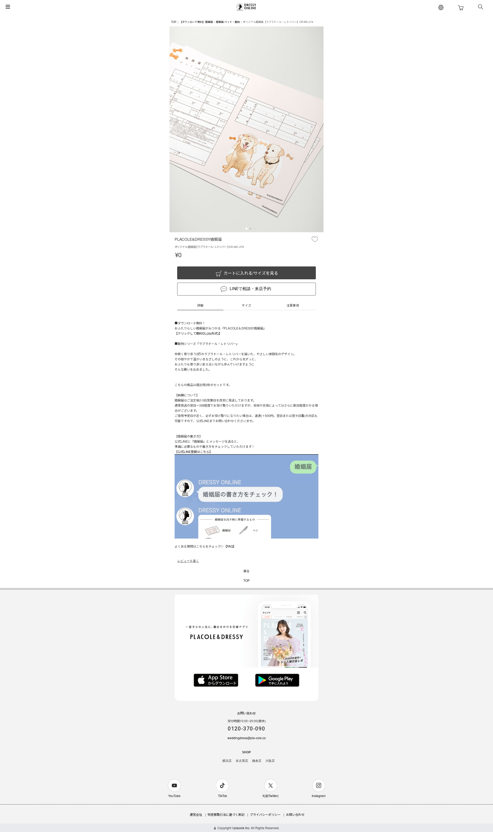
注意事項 (293, 305)
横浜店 (227, 761)
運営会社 (196, 814)
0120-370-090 (246, 729)
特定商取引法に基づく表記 (225, 814)
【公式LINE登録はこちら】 (193, 451)
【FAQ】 (230, 546)
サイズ (246, 305)
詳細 (200, 305)
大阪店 (270, 761)
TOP (173, 22)
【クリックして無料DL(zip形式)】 (198, 333)
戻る (246, 571)
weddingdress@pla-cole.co (246, 738)
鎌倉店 (256, 761)
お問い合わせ (295, 814)
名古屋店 (242, 761)
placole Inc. (242, 828)
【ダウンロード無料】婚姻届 (196, 22)
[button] (246, 229)
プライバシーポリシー (265, 814)
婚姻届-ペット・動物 (228, 22)
